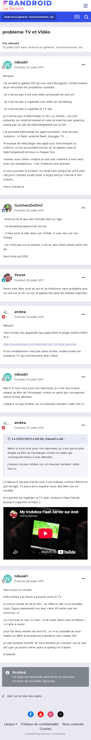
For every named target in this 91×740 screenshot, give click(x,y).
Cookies (45, 729)
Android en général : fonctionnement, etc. (56, 47)
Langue (9, 724)
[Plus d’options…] (83, 64)
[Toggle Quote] (9, 439)
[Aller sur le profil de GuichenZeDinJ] (7, 208)
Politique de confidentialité (39, 724)
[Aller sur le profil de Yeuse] (7, 278)
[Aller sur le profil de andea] (7, 314)
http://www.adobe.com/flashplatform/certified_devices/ (40, 344)
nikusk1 (13, 43)
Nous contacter (73, 724)
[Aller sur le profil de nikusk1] (7, 65)
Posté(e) (29, 67)
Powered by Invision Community (45, 733)
